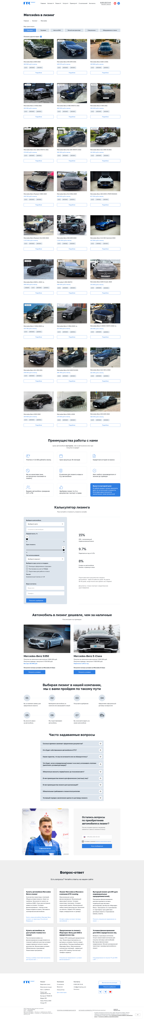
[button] (109, 982)
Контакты (92, 3)
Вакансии (60, 987)
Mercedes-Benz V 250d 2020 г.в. (67, 326)
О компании (60, 984)
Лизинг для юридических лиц (45, 992)
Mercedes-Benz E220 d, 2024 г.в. (34, 282)
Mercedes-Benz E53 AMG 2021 (66, 62)
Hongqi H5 (43, 1003)
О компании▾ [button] (83, 3)
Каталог (34, 21)
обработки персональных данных (103, 841)
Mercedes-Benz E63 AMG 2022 (100, 414)
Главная (43, 3)
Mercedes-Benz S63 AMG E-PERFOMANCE (103, 194)
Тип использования (32, 555)
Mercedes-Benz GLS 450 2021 (33, 370)
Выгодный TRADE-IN (46, 996)
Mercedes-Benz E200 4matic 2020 (101, 282)
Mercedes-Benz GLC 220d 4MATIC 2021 (36, 150)
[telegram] (118, 3)
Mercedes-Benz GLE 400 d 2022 (100, 370)
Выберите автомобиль (33, 520)
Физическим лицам (46, 987)
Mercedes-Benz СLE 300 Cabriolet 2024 (102, 238)
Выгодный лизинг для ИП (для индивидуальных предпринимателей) (105, 894)
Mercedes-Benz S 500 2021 (98, 105)
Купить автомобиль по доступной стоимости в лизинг (36, 932)
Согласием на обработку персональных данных (108, 1016)
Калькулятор (60, 989)
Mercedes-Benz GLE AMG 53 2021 (67, 370)
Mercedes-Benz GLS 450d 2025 (67, 194)
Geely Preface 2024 (45, 1000)
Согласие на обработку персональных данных (92, 1010)
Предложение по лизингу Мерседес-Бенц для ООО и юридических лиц (71, 932)
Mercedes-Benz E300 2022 (32, 62)
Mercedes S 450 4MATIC (64, 282)
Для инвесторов (61, 992)
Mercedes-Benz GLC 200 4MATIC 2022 (69, 150)
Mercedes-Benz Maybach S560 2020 (35, 194)
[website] (115, 3)
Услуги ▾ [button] (65, 3)
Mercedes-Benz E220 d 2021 (99, 62)
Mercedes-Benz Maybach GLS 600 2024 (36, 238)
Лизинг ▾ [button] (58, 3)
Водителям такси (45, 984)
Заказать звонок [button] (106, 4)
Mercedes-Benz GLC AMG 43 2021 (101, 150)
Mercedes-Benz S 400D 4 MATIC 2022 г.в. (103, 326)
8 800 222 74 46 (78, 984)
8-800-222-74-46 (105, 2)
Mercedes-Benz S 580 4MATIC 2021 (68, 105)
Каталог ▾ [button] (50, 3)
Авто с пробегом (45, 989)
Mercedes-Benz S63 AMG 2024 (66, 238)
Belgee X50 (43, 998)
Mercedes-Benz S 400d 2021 (33, 105)
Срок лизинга (30, 544)
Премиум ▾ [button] (73, 3)
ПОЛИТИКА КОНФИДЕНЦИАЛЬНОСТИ (66, 1010)
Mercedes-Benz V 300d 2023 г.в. (34, 326)
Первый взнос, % (31, 533)
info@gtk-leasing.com (80, 987)
